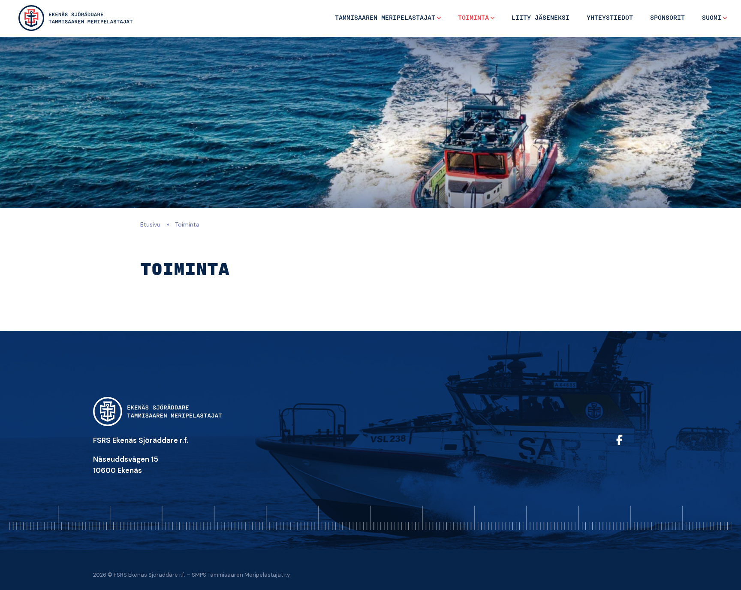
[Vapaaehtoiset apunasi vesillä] (75, 18)
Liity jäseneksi (540, 18)
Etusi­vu (150, 224)
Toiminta (473, 18)
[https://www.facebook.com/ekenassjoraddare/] (630, 446)
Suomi (711, 18)
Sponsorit (667, 18)
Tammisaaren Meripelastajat (385, 18)
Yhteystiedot (610, 18)
